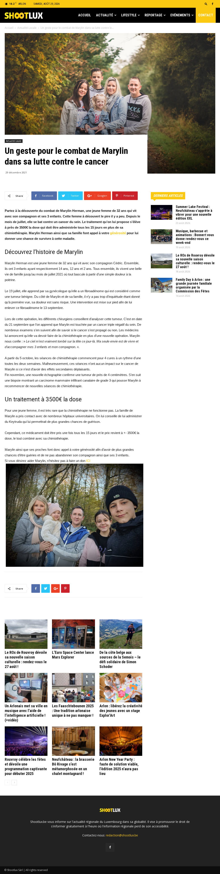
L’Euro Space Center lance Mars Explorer (73, 654)
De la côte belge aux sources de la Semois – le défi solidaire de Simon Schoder (120, 659)
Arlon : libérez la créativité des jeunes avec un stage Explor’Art (120, 711)
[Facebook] (212, 4)
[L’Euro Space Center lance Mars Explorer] (73, 634)
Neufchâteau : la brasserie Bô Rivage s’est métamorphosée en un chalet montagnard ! (73, 766)
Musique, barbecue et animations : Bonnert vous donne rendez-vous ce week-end (195, 237)
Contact (205, 15)
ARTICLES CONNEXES (22, 610)
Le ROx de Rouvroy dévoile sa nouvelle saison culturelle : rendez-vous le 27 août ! (26, 659)
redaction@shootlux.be (122, 835)
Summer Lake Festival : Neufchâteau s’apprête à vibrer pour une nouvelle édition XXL (194, 212)
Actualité (104, 15)
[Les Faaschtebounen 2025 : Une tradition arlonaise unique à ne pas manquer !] (73, 687)
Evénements (180, 15)
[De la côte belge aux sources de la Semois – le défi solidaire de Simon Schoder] (120, 634)
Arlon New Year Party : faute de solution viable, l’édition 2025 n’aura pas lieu (119, 766)
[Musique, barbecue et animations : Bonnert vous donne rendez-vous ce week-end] (161, 236)
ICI (88, 461)
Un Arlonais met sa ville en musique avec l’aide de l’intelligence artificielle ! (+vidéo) (26, 713)
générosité (118, 233)
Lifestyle (128, 15)
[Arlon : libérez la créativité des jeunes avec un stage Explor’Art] (120, 687)
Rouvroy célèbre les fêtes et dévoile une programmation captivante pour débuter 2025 (26, 766)
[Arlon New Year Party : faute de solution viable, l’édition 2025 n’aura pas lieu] (120, 741)
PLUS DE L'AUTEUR (56, 610)
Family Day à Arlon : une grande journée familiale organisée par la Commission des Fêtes (194, 285)
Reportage (153, 15)
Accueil (84, 15)
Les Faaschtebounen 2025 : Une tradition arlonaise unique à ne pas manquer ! (73, 711)
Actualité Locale (27, 28)
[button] (206, 3)
